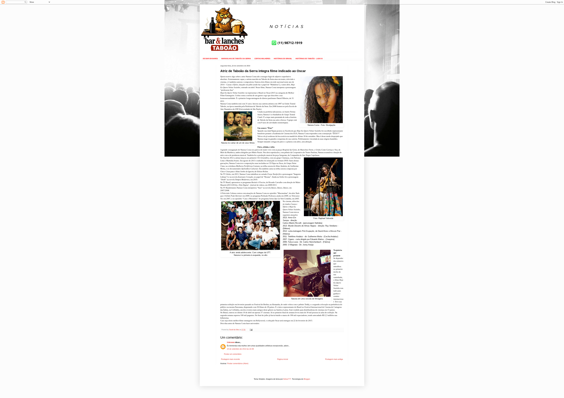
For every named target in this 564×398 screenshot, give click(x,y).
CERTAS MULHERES (262, 58)
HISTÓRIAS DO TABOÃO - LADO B (309, 58)
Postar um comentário (232, 354)
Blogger (307, 379)
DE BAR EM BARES (210, 58)
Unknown (231, 342)
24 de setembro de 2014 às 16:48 (240, 349)
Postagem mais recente (230, 359)
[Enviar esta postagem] (251, 329)
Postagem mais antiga (334, 359)
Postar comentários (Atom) (237, 363)
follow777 (287, 379)
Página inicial (282, 359)
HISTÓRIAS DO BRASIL (283, 58)
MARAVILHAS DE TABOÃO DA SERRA (236, 58)
